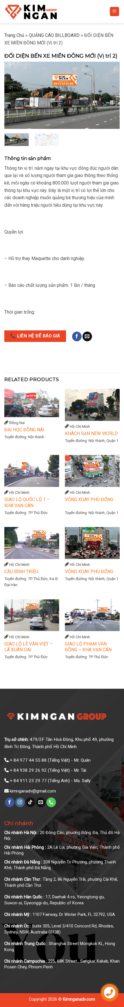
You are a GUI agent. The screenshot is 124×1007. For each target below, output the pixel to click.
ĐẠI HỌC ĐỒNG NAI (24, 429)
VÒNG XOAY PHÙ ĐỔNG (89, 499)
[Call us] (51, 802)
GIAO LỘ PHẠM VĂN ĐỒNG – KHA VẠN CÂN (88, 647)
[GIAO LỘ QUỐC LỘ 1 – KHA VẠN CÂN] (31, 471)
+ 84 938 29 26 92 (28, 770)
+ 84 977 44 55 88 (28, 760)
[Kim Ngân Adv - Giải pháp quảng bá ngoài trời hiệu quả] (45, 11)
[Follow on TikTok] (30, 802)
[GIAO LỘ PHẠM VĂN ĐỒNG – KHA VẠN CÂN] (92, 615)
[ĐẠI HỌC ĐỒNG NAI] (31, 403)
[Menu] (114, 11)
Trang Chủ (14, 35)
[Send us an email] (87, 336)
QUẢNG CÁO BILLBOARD (54, 35)
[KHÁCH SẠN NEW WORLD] (92, 405)
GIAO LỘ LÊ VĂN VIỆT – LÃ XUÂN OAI (28, 647)
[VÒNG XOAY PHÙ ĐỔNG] (92, 471)
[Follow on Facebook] (77, 336)
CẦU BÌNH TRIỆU (21, 571)
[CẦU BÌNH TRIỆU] (31, 543)
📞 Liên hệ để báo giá (35, 335)
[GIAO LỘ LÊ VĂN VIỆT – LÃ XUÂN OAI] (31, 615)
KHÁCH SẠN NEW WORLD (91, 433)
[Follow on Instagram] (20, 802)
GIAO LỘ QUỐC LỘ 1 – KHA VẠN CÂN (27, 502)
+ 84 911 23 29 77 (28, 780)
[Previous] (14, 95)
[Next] (110, 95)
